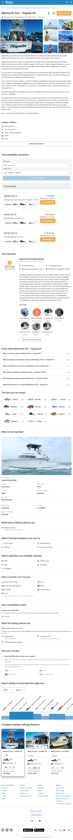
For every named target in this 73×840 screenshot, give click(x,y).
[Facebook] (3, 830)
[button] (36, 200)
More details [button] (6, 616)
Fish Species (24, 793)
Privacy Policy (60, 793)
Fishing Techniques (26, 788)
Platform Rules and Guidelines (62, 800)
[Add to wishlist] (54, 13)
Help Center (60, 788)
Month (6, 690)
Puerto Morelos (25, 8)
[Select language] (40, 821)
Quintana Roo (16, 8)
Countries (41, 788)
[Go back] (3, 2)
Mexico (8, 8)
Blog (3, 793)
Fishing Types (24, 790)
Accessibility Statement (63, 804)
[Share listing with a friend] (49, 13)
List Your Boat (36, 815)
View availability (48, 202)
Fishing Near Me (25, 796)
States (40, 790)
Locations (41, 793)
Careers (4, 790)
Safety (4, 799)
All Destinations (43, 796)
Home (3, 8)
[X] (7, 830)
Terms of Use (60, 790)
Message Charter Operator (32, 339)
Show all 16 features (36, 144)
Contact (4, 796)
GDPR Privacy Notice (63, 796)
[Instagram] (11, 830)
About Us (5, 788)
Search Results (36, 8)
